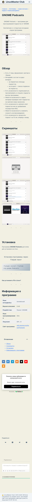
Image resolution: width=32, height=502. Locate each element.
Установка (9, 348)
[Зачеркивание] (10, 471)
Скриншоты (10, 346)
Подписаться (16, 386)
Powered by (12, 391)
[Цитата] (16, 471)
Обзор (8, 343)
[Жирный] (4, 471)
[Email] (26, 442)
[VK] (3, 361)
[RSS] (3, 366)
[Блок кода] (18, 471)
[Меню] (29, 2)
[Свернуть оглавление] (27, 339)
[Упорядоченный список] (12, 471)
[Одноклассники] (17, 361)
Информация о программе (15, 350)
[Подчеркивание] (8, 471)
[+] (24, 470)
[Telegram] (12, 361)
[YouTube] (26, 361)
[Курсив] (6, 471)
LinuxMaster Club (15, 2)
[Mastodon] (8, 361)
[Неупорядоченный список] (14, 471)
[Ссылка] (20, 471)
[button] (16, 145)
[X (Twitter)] (21, 361)
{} (22, 470)
